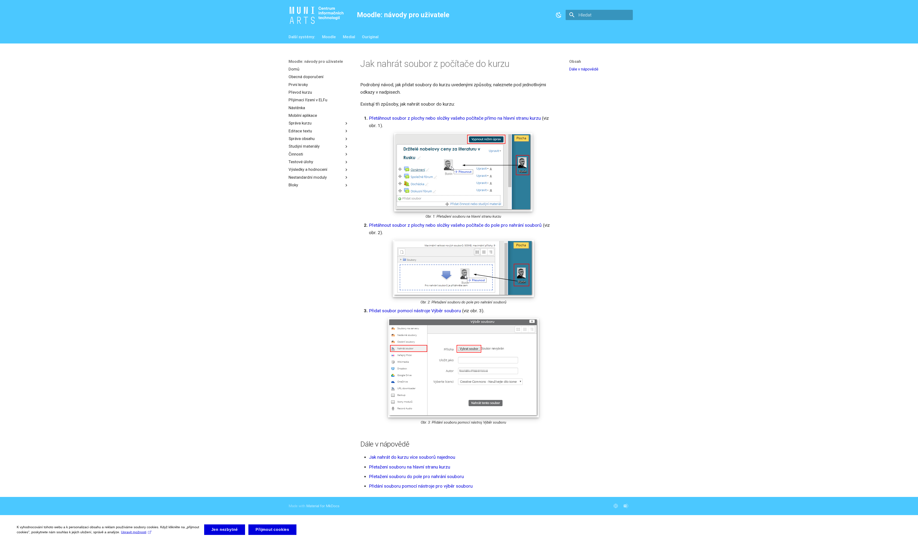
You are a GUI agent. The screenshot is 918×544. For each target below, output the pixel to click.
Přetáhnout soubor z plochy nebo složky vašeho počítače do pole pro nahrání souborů (455, 225)
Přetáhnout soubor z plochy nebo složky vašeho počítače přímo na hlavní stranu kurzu (455, 118)
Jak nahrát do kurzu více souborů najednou (412, 457)
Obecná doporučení (306, 77)
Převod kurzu (300, 92)
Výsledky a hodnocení (308, 169)
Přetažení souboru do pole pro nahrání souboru (416, 476)
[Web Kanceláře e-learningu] (615, 506)
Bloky (293, 185)
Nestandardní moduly (308, 177)
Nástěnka (297, 107)
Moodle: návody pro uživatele (316, 61)
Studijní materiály (304, 146)
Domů (294, 69)
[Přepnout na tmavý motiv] (559, 15)
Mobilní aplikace (303, 115)
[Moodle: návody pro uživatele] (317, 15)
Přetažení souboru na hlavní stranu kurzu (409, 467)
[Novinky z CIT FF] (625, 506)
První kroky (298, 84)
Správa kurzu (300, 123)
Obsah (575, 61)
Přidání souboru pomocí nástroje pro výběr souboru (421, 486)
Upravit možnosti (133, 532)
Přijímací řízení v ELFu (308, 100)
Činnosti (296, 154)
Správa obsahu (302, 138)
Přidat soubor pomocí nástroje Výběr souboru (415, 310)
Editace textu (300, 131)
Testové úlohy (301, 161)
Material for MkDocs (322, 506)
